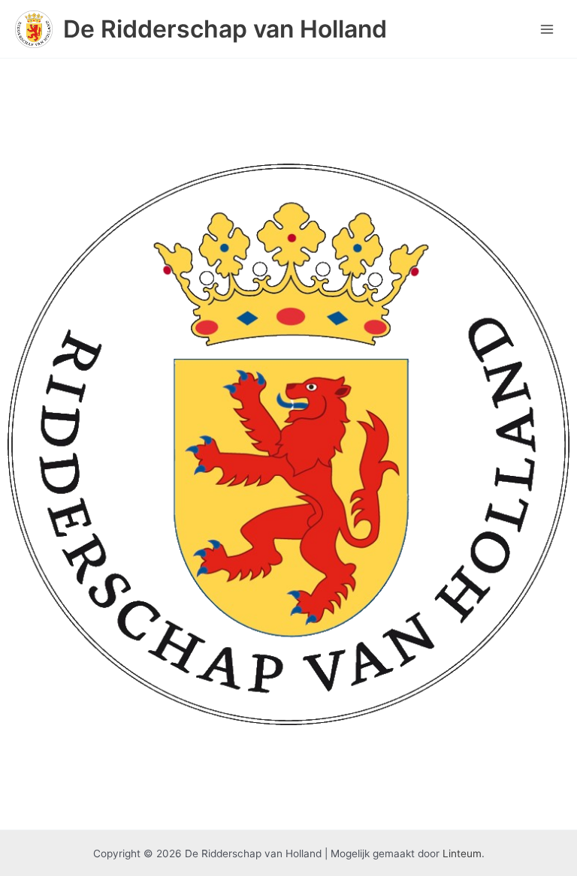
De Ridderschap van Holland (225, 29)
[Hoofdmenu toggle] (547, 29)
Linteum (462, 853)
